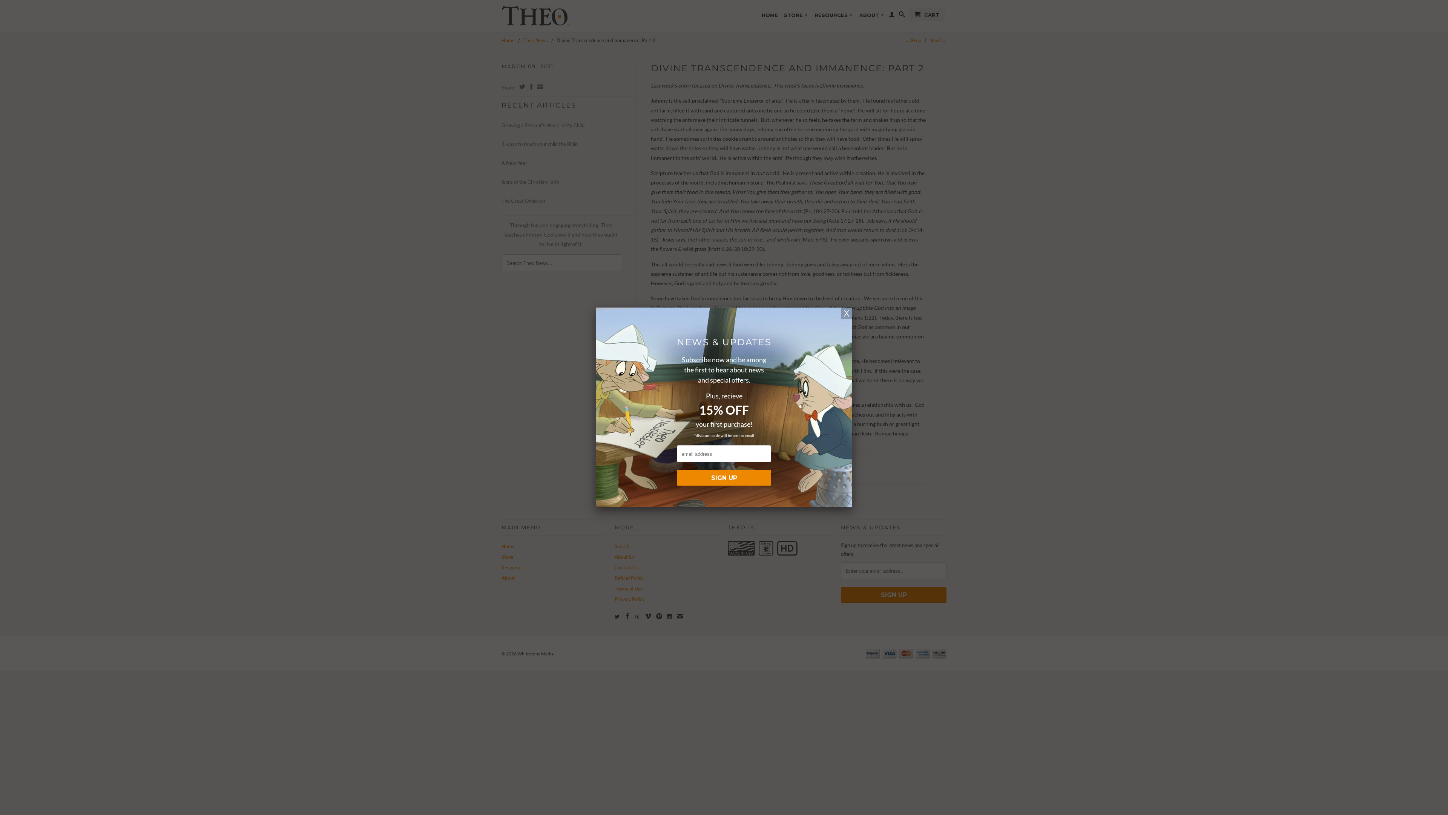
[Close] (846, 313)
